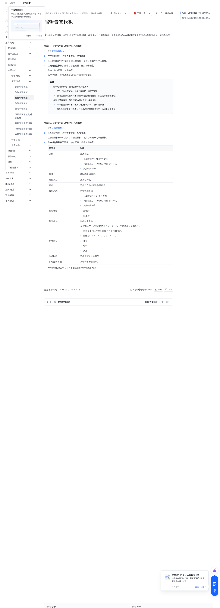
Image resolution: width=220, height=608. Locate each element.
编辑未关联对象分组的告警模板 (197, 17)
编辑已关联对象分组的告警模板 (197, 13)
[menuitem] (19, 59)
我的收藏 (169, 13)
